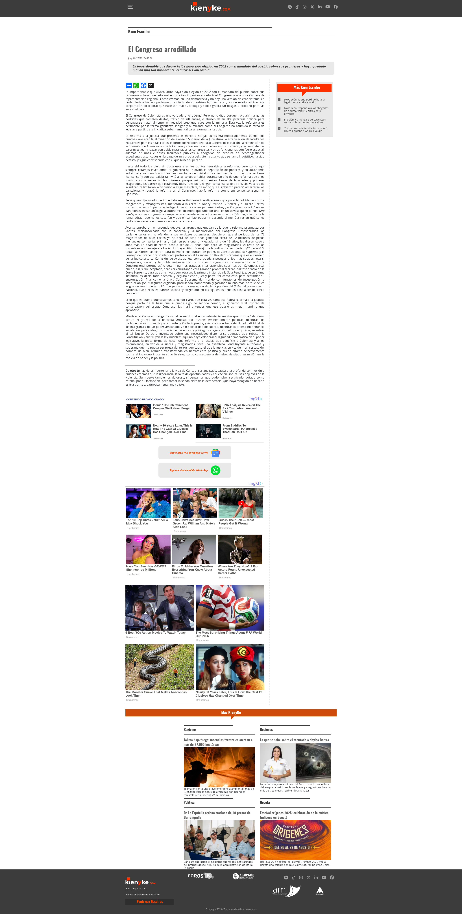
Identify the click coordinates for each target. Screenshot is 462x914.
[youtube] (327, 7)
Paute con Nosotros (150, 902)
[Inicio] (211, 7)
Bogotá (265, 802)
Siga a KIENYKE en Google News (189, 452)
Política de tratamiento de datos (142, 894)
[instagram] (304, 7)
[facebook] (336, 7)
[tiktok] (297, 7)
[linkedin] (320, 7)
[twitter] (312, 7)
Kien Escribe (139, 32)
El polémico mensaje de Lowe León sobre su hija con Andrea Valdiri (305, 121)
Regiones (190, 730)
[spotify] (290, 7)
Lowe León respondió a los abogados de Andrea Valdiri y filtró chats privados (306, 110)
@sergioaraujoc (136, 391)
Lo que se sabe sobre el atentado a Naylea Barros (294, 740)
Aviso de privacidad (135, 888)
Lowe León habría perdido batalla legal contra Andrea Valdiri (304, 101)
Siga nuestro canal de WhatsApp (189, 470)
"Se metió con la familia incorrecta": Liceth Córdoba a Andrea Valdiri (305, 129)
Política (189, 802)
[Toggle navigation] (130, 6)
